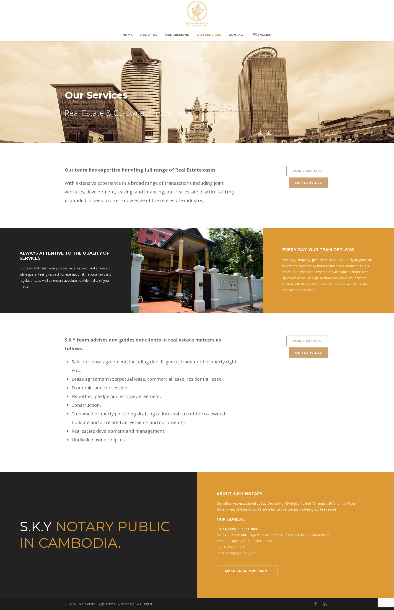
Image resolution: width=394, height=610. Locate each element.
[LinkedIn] (324, 604)
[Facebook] (315, 604)
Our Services (209, 34)
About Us (148, 34)
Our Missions (177, 34)
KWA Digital (143, 604)
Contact (237, 34)
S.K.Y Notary (86, 604)
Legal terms (106, 604)
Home (127, 34)
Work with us (307, 171)
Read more (328, 509)
